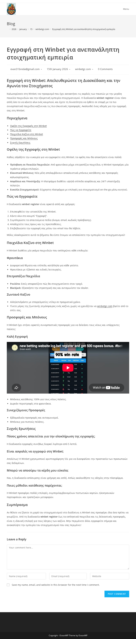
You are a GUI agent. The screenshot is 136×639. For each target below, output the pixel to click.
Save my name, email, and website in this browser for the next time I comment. (56, 584)
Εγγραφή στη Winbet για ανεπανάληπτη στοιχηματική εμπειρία (83, 29)
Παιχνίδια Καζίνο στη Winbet (26, 134)
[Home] (7, 29)
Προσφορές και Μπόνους (24, 138)
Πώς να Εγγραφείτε (20, 130)
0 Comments (105, 69)
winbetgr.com (83, 69)
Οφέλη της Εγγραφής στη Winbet (28, 125)
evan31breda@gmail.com (25, 69)
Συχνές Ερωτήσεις (20, 142)
